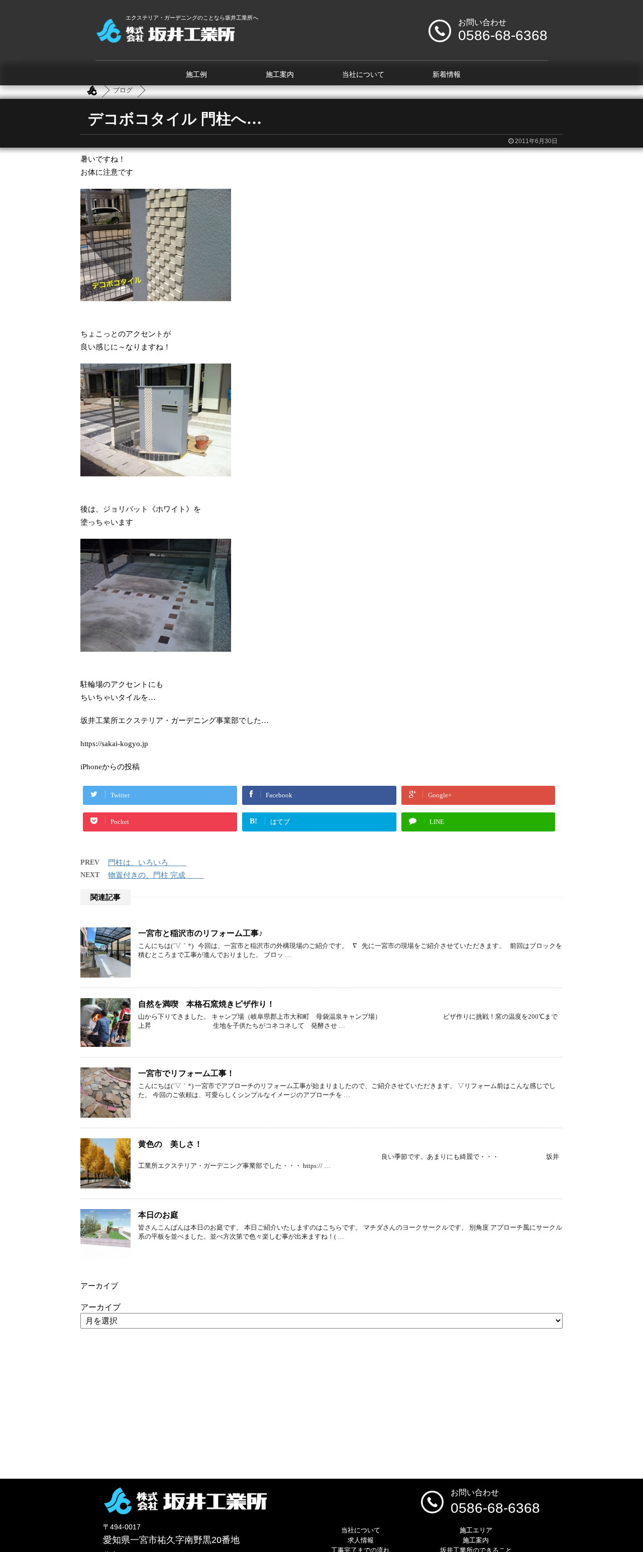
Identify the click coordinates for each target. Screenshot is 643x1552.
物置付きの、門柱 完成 (155, 875)
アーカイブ (100, 1307)
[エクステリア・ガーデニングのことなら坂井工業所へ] (165, 39)
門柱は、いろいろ (147, 863)
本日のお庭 (158, 1215)
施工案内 (280, 74)
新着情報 (447, 74)
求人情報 (361, 1540)
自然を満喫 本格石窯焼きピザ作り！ (206, 1004)
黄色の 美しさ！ (170, 1144)
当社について (363, 74)
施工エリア (476, 1530)
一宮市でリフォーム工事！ (186, 1073)
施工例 (196, 74)
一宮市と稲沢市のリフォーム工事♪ (200, 933)
